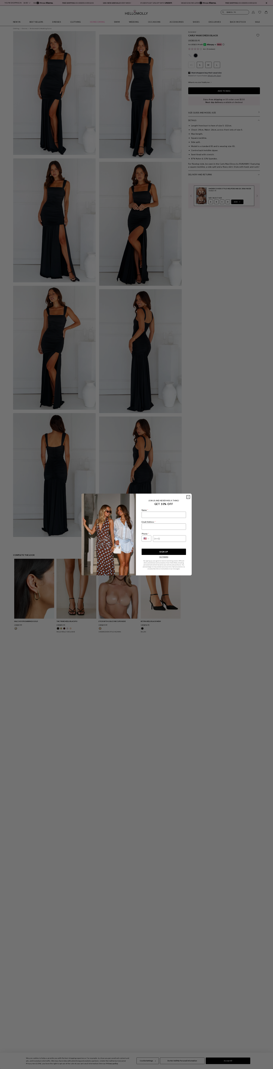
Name (145, 510)
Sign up (163, 552)
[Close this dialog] (188, 497)
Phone (145, 533)
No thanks (163, 557)
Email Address (148, 522)
